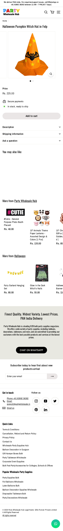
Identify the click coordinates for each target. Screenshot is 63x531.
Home (4, 20)
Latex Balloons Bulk (10, 485)
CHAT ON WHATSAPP (31, 350)
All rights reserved (9, 515)
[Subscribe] (52, 376)
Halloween (19, 256)
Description (8, 127)
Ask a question (9, 140)
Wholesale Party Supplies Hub (15, 445)
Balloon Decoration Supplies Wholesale (19, 489)
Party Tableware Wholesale (14, 457)
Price (5, 88)
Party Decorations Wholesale (14, 497)
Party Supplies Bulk (10, 477)
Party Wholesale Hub (25, 201)
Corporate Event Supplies (13, 461)
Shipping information (12, 133)
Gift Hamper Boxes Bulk (12, 453)
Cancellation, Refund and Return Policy (19, 433)
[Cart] (52, 12)
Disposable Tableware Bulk (14, 493)
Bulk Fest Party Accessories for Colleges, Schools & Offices (27, 465)
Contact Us (7, 441)
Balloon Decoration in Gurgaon (15, 449)
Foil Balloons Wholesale (12, 481)
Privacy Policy (8, 437)
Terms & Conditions (10, 429)
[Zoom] (50, 74)
